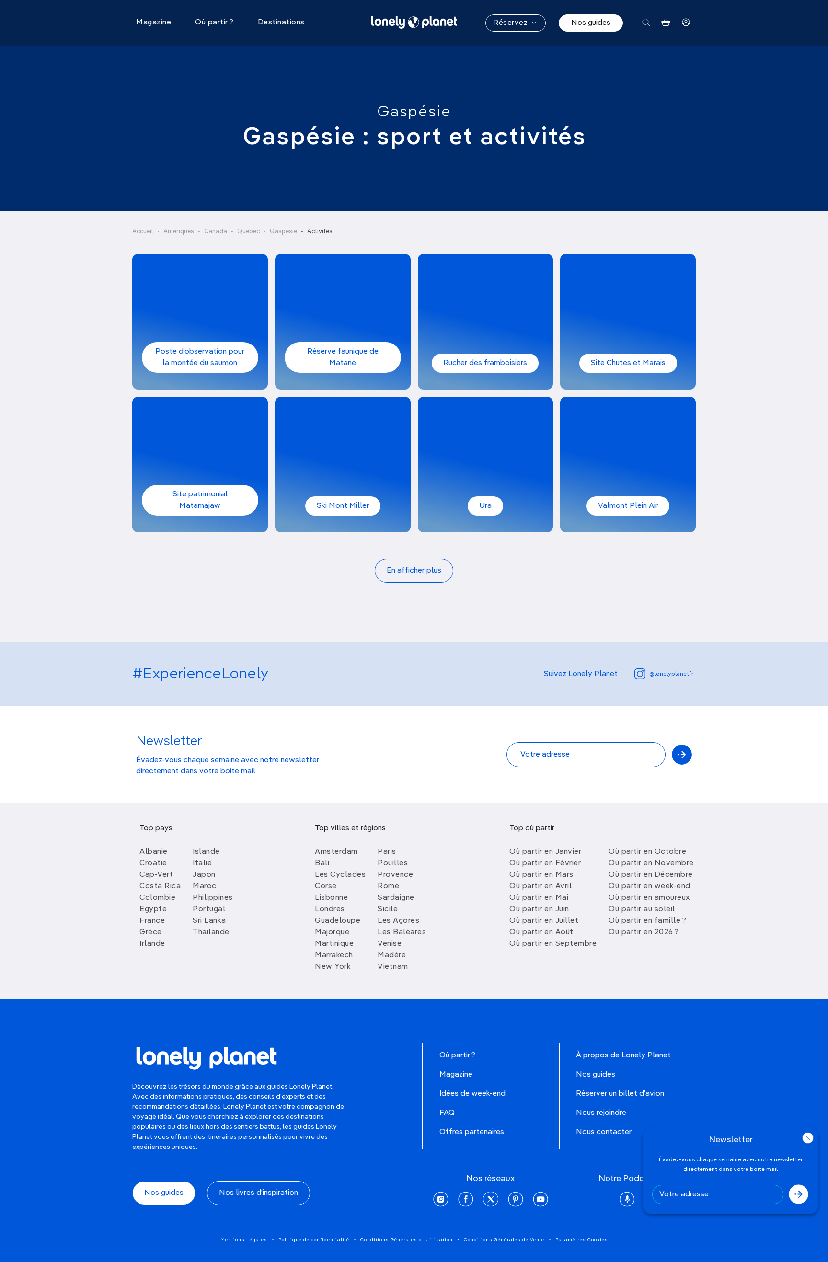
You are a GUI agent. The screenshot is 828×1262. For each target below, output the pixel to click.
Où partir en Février (545, 863)
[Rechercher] (646, 23)
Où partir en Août (541, 932)
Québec (248, 232)
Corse (326, 886)
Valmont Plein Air (628, 506)
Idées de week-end (472, 1094)
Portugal (209, 909)
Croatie (153, 863)
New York (333, 967)
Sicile (388, 909)
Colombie (157, 898)
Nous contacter (604, 1132)
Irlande (152, 944)
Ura (485, 506)
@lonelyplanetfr (671, 674)
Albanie (153, 852)
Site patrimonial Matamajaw (200, 500)
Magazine (455, 1074)
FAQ (447, 1113)
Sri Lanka (209, 921)
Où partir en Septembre (553, 944)
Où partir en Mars (541, 875)
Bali (322, 863)
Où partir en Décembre (651, 875)
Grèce (150, 932)
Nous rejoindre (601, 1113)
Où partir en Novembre (651, 863)
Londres (330, 909)
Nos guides (590, 23)
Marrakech (334, 955)
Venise (390, 944)
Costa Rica (160, 886)
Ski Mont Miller (343, 506)
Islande (206, 852)
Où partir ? (457, 1055)
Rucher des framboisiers (485, 363)
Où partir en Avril (540, 886)
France (152, 921)
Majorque (332, 932)
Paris (387, 852)
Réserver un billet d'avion (620, 1094)
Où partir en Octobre (647, 852)
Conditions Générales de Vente (504, 1240)
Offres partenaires (471, 1132)
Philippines (213, 898)
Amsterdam (336, 852)
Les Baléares (402, 932)
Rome (388, 886)
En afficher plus (414, 570)
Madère (392, 955)
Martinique (334, 944)
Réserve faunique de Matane (343, 357)
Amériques (178, 232)
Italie (202, 863)
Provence (395, 875)
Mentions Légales (243, 1240)
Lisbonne (331, 898)
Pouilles (393, 863)
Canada (215, 232)
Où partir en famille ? (647, 921)
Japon (204, 875)
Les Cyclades (340, 875)
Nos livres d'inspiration (258, 1193)
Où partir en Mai (538, 898)
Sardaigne (396, 898)
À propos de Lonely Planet (623, 1055)
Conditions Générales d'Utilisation (406, 1240)
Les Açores (398, 921)
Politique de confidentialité (313, 1240)
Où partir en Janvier (545, 852)
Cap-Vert (156, 875)
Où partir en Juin (539, 909)
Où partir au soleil (642, 909)
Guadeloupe (337, 921)
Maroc (205, 886)
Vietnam (393, 967)
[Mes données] (686, 23)
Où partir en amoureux (649, 898)
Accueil (142, 232)
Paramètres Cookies (581, 1240)
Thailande (211, 932)
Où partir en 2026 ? (644, 932)
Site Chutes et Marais (628, 363)
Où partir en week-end (649, 886)
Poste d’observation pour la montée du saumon (199, 357)
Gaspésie (414, 112)
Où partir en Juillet (543, 921)
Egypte (153, 909)
